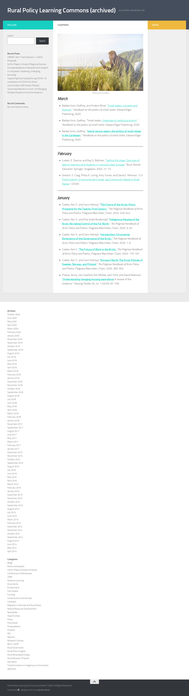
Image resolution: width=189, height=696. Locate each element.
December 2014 (14, 526)
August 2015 (13, 509)
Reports (11, 637)
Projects (11, 630)
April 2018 (12, 410)
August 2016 (13, 466)
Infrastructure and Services (19, 598)
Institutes (11, 601)
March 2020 (12, 328)
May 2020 (12, 321)
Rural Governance (15, 647)
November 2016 (14, 456)
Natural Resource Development (21, 608)
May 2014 (12, 547)
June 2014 (12, 544)
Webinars (11, 669)
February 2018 (14, 417)
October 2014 (13, 533)
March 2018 (12, 413)
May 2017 (12, 438)
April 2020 (12, 325)
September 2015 (15, 505)
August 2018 (13, 395)
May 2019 (12, 364)
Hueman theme (43, 690)
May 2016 (12, 477)
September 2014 (15, 537)
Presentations (13, 626)
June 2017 (12, 434)
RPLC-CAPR (12, 644)
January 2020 (13, 335)
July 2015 (11, 512)
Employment (13, 587)
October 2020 (13, 314)
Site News (12, 662)
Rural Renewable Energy (18, 654)
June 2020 (12, 318)
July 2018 (11, 399)
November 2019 (14, 342)
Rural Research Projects (18, 658)
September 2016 (15, 463)
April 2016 (12, 480)
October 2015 (13, 502)
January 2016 (13, 491)
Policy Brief (12, 623)
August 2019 (13, 353)
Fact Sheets (12, 591)
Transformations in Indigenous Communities (27, 665)
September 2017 (15, 427)
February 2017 (14, 445)
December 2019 (14, 339)
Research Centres (15, 640)
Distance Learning (15, 580)
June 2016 (12, 473)
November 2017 (14, 424)
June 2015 (12, 516)
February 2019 (14, 374)
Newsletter (12, 612)
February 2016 (14, 487)
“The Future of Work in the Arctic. (97, 249)
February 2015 (14, 523)
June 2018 (12, 403)
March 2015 (12, 519)
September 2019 (15, 350)
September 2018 (15, 392)
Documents (12, 584)
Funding (11, 594)
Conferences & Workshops (19, 573)
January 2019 (13, 378)
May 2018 (12, 406)
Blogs (10, 563)
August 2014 (13, 540)
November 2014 (14, 530)
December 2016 (14, 452)
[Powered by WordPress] (18, 690)
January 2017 (13, 449)
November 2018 (14, 385)
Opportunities (13, 616)
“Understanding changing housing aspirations (87, 279)
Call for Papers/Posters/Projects (22, 570)
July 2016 (11, 470)
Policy (10, 619)
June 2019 (12, 360)
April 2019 (12, 367)
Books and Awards (15, 566)
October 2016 (13, 459)
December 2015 (14, 494)
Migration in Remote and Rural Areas (24, 605)
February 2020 (14, 332)
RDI (9, 633)
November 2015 (14, 498)
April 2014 (12, 551)
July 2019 (11, 357)
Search (10, 35)
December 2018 (14, 381)
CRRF (9, 577)
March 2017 (12, 441)
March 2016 (12, 484)
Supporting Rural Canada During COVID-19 (26, 78)
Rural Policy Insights (16, 651)
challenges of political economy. (119, 120)
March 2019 (12, 371)
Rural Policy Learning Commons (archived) (61, 10)
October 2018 (13, 388)
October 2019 (13, 346)
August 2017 (13, 431)
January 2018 (13, 420)
